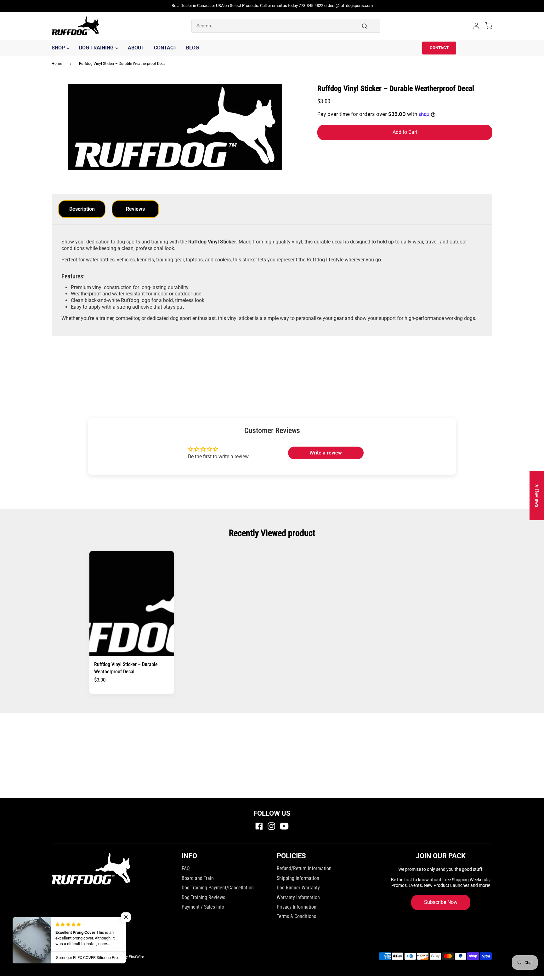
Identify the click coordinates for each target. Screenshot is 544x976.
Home (57, 63)
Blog (192, 48)
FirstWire (136, 957)
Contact (165, 48)
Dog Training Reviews (203, 897)
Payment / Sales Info (203, 907)
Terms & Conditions (296, 916)
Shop (58, 48)
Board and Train (198, 878)
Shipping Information (298, 878)
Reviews (135, 209)
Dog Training (96, 48)
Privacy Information (296, 907)
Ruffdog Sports (95, 957)
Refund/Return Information (304, 868)
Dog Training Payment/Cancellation (218, 888)
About (136, 48)
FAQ (186, 868)
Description (82, 209)
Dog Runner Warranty (298, 888)
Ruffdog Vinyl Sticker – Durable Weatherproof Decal (123, 63)
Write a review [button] (325, 453)
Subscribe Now (440, 902)
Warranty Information (298, 897)
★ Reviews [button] (537, 495)
